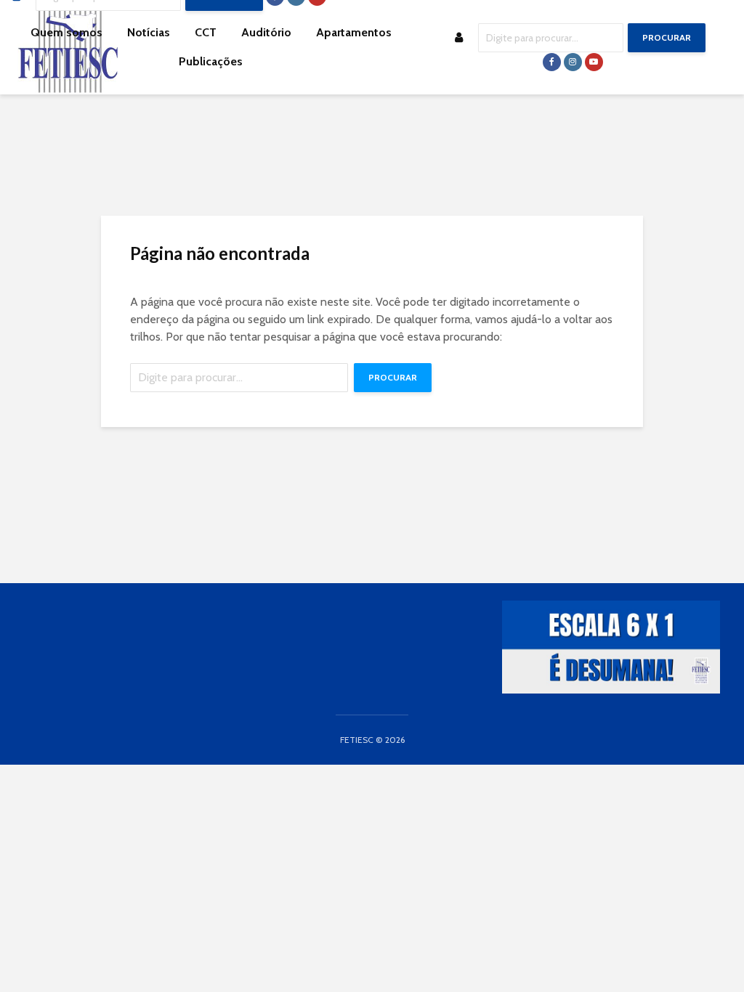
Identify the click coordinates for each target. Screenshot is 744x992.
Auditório (266, 32)
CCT (206, 32)
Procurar (666, 37)
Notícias (148, 32)
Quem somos (66, 32)
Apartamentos (354, 32)
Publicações (211, 61)
